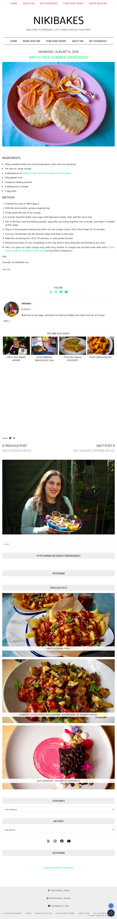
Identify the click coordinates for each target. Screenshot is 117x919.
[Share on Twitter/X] (14, 438)
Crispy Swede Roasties (100, 357)
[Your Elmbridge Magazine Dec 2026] (44, 346)
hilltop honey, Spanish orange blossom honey (47, 173)
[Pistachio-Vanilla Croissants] (72, 346)
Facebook (59, 906)
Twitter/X (59, 890)
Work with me (31, 41)
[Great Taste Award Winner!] (16, 346)
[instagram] (55, 841)
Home (13, 3)
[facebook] (62, 841)
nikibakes (58, 20)
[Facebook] (60, 292)
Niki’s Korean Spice (16, 448)
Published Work (73, 3)
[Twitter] (50, 292)
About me (28, 3)
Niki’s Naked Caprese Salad (94, 448)
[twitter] (48, 841)
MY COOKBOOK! (49, 3)
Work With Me (98, 3)
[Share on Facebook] (10, 438)
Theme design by (101, 916)
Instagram (59, 898)
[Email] (66, 292)
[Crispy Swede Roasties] (100, 346)
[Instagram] (56, 292)
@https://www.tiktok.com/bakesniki (58, 867)
